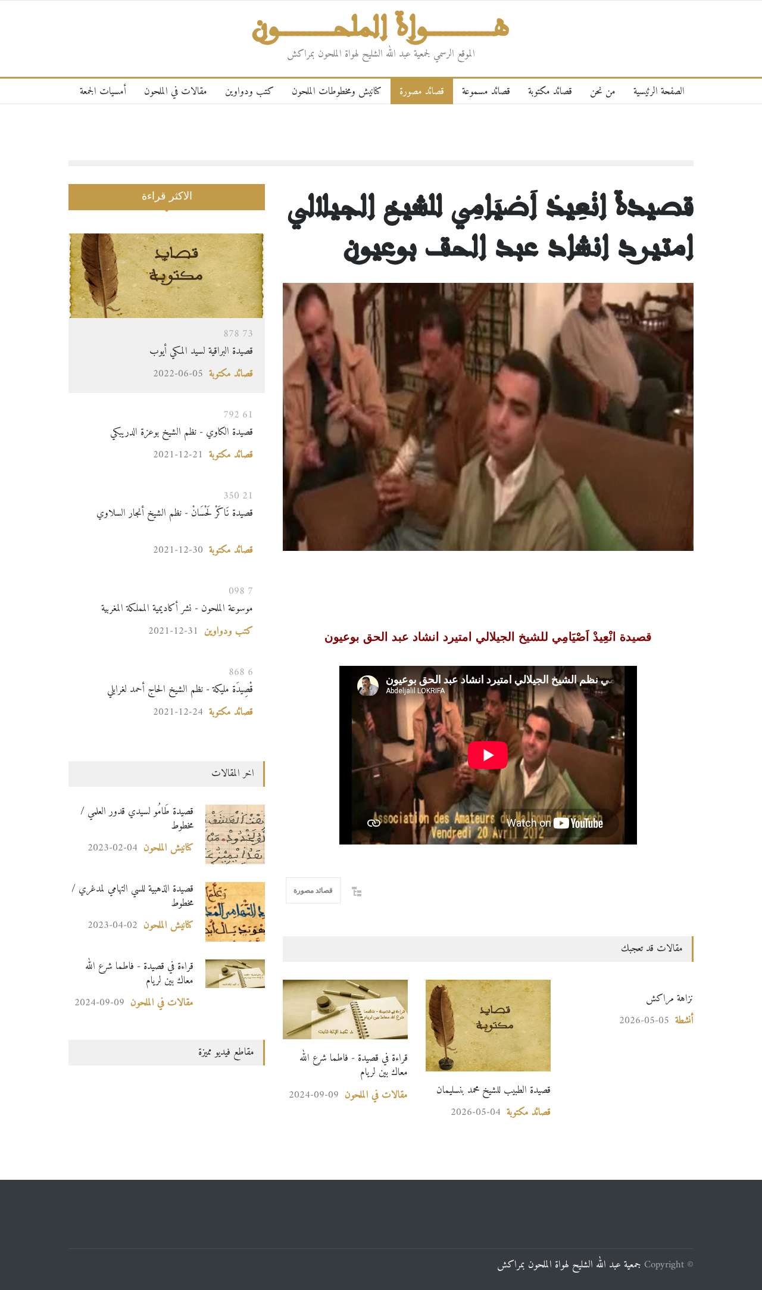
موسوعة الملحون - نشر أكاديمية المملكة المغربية (177, 608)
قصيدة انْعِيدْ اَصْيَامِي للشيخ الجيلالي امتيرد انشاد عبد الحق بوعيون (491, 224)
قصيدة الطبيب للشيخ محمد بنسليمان (493, 1090)
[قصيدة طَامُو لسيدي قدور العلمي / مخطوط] (235, 834)
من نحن (603, 91)
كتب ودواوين (249, 91)
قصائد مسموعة (486, 91)
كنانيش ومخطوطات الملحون (337, 91)
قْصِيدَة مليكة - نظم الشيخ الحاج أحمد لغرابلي (178, 689)
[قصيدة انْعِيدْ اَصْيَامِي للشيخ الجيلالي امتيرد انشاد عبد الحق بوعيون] (488, 417)
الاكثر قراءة (167, 196)
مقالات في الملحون (175, 91)
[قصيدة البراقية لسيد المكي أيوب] (166, 275)
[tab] (166, 204)
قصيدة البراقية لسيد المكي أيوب (201, 351)
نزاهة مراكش (670, 998)
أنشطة (684, 1020)
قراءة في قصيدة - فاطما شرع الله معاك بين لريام (353, 1065)
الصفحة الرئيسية (659, 91)
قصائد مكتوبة (550, 91)
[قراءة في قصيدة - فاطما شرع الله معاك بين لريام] (345, 1010)
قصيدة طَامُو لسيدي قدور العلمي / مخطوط (136, 818)
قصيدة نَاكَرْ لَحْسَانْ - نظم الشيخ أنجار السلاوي (171, 520)
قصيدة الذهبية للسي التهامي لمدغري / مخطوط (132, 896)
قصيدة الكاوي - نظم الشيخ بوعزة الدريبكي (181, 432)
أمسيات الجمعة (103, 91)
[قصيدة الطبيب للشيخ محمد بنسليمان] (488, 1025)
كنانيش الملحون (168, 847)
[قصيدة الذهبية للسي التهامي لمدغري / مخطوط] (235, 912)
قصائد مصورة (421, 91)
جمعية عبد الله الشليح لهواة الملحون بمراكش (569, 1264)
